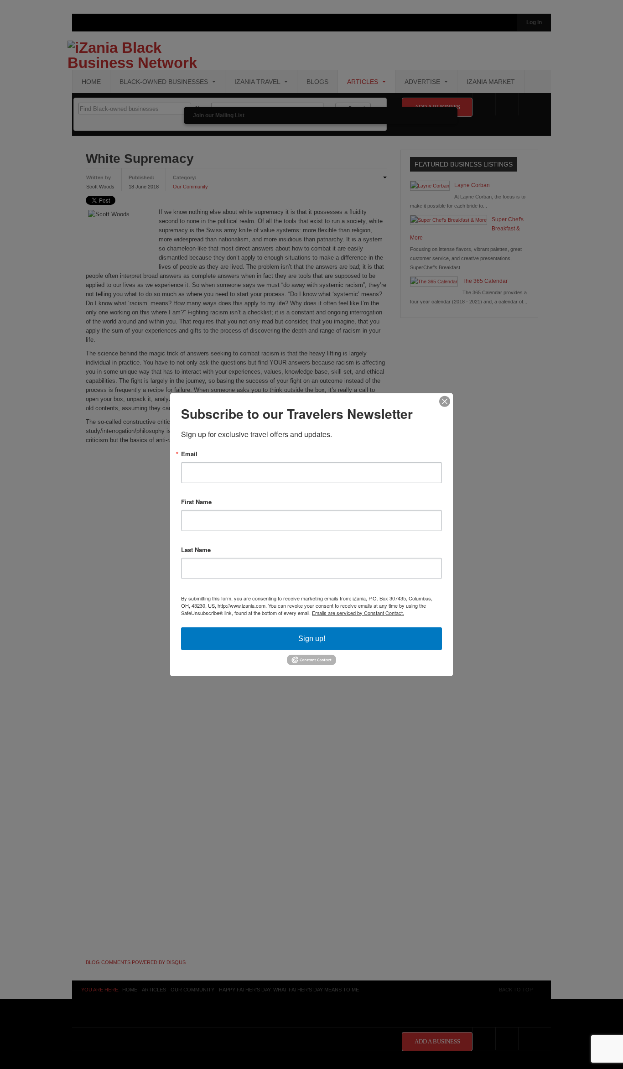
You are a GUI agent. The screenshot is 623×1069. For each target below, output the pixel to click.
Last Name (196, 549)
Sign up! (311, 638)
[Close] (444, 401)
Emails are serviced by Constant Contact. (358, 612)
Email (189, 453)
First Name (196, 501)
